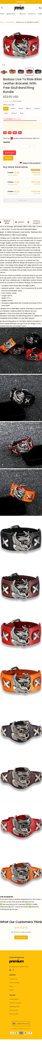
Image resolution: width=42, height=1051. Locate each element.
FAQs (11, 986)
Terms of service (15, 1003)
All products (10, 22)
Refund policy (14, 1014)
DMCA (11, 990)
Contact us (13, 979)
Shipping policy (14, 1006)
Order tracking (14, 983)
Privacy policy (14, 999)
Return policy (13, 1010)
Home (2, 22)
